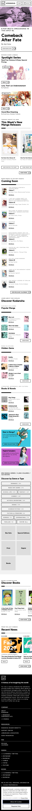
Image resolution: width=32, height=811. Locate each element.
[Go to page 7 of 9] (22, 586)
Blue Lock (11, 317)
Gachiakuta (12, 333)
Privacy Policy (24, 798)
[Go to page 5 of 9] (16, 586)
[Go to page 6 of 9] (19, 586)
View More (25, 340)
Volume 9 (11, 271)
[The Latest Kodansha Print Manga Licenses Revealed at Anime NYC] (11, 646)
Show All (24, 522)
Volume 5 (11, 213)
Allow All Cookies (16, 802)
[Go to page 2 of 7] (8, 128)
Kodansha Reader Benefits (11, 728)
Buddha (11, 357)
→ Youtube (5, 765)
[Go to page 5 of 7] (20, 128)
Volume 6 (11, 239)
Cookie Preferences (10, 785)
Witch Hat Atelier (13, 325)
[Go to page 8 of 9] (25, 586)
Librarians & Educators (10, 733)
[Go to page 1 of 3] (6, 312)
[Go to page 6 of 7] (24, 128)
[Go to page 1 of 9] (3, 586)
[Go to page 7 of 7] (28, 128)
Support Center (7, 730)
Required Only (16, 806)
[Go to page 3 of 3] (26, 312)
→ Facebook (5, 758)
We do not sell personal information (15, 782)
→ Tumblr (4, 760)
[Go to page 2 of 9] (6, 586)
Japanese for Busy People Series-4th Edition (14, 416)
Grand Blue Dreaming (9, 112)
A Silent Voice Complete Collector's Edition (15, 365)
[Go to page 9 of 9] (29, 586)
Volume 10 (12, 202)
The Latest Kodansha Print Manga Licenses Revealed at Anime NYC (11, 657)
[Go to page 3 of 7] (12, 128)
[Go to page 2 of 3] (16, 312)
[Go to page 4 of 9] (12, 586)
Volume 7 (11, 190)
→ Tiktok (4, 763)
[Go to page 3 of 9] (9, 586)
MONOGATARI (13, 406)
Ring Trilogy (12, 397)
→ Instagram (5, 756)
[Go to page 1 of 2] (8, 184)
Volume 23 (12, 282)
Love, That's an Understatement (13, 86)
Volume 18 (12, 260)
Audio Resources (7, 735)
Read (4, 661)
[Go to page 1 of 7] (3, 128)
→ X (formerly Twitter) (9, 753)
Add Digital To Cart (10, 167)
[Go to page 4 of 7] (16, 128)
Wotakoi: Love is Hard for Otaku (15, 374)
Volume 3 (11, 223)
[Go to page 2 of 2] (23, 184)
